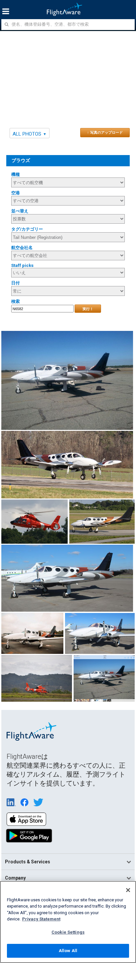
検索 (15, 301)
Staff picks (22, 265)
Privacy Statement (41, 918)
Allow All (68, 950)
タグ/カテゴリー (27, 229)
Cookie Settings (68, 932)
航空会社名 (22, 247)
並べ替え (19, 211)
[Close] (128, 890)
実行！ (88, 309)
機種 (15, 174)
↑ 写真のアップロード (105, 132)
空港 (15, 192)
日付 (15, 282)
